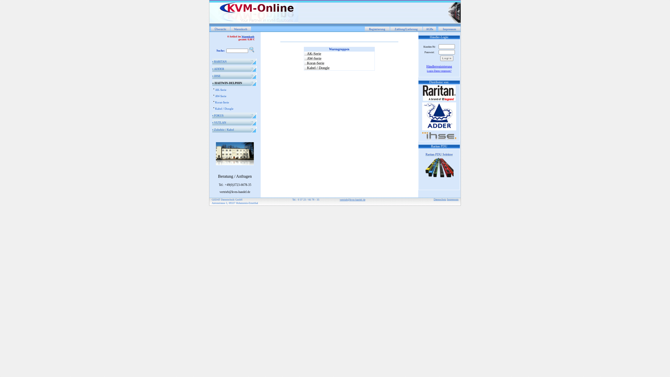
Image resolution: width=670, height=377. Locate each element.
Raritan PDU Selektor (439, 154)
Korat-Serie (222, 102)
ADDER (218, 68)
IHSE (216, 75)
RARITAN (219, 61)
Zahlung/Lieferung (406, 29)
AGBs (429, 29)
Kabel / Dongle (224, 108)
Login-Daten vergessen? (439, 71)
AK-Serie (220, 89)
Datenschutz (440, 199)
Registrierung (377, 29)
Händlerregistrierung (439, 66)
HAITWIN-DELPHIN (227, 83)
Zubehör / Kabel (223, 129)
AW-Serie (220, 96)
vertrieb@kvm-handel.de (352, 199)
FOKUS (218, 115)
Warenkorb (240, 29)
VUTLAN (219, 122)
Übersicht (220, 29)
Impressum (449, 29)
